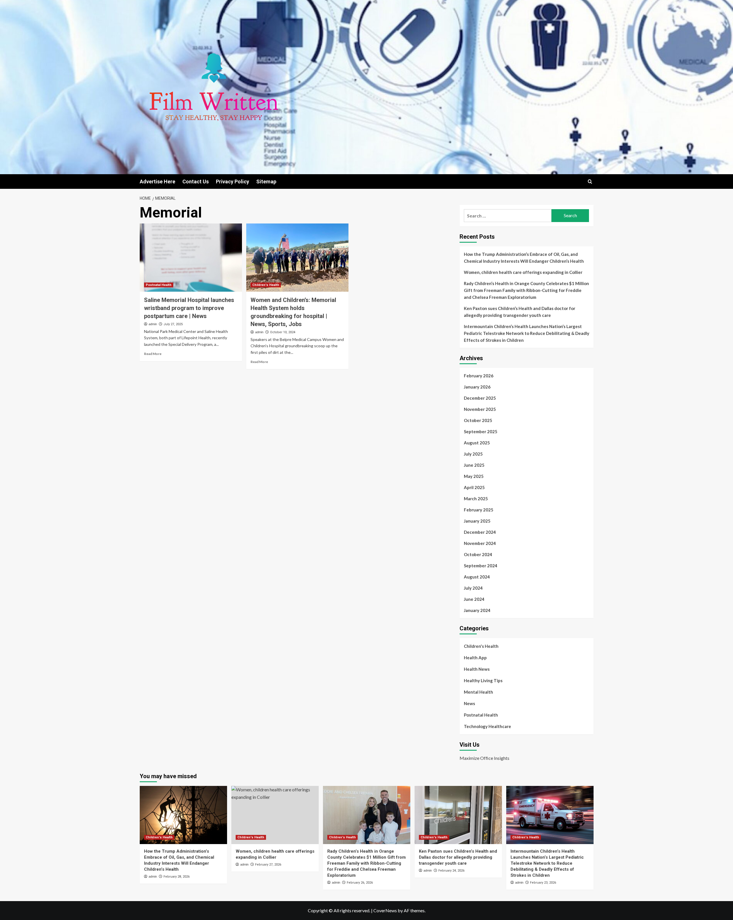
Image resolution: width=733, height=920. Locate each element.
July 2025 (473, 453)
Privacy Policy (232, 181)
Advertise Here (157, 181)
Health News (477, 669)
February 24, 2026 (451, 870)
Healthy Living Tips (483, 680)
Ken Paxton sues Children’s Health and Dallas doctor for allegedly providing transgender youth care (519, 312)
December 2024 (480, 532)
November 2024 (480, 543)
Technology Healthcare (487, 726)
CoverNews (385, 910)
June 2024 (474, 599)
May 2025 (474, 476)
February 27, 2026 (268, 864)
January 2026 (477, 386)
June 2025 (474, 465)
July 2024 (473, 588)
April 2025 (474, 487)
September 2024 (480, 565)
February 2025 (478, 509)
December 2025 (480, 398)
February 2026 (478, 375)
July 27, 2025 (173, 324)
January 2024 (477, 610)
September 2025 (480, 431)
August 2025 (477, 442)
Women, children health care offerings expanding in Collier (523, 272)
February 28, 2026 (176, 876)
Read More (152, 354)
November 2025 (480, 409)
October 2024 (478, 554)
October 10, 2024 (282, 332)
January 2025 (477, 520)
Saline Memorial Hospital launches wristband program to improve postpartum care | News (189, 308)
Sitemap (266, 181)
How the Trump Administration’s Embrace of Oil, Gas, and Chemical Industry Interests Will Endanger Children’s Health (524, 258)
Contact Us (195, 181)
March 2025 (476, 498)
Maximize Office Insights (484, 758)
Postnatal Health (159, 285)
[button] (590, 181)
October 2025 (478, 420)
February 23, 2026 (543, 882)
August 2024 (477, 576)
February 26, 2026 (360, 882)
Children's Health (265, 285)
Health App (475, 657)
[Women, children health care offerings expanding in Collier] (275, 815)
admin (153, 324)
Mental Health (478, 692)
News (469, 703)
